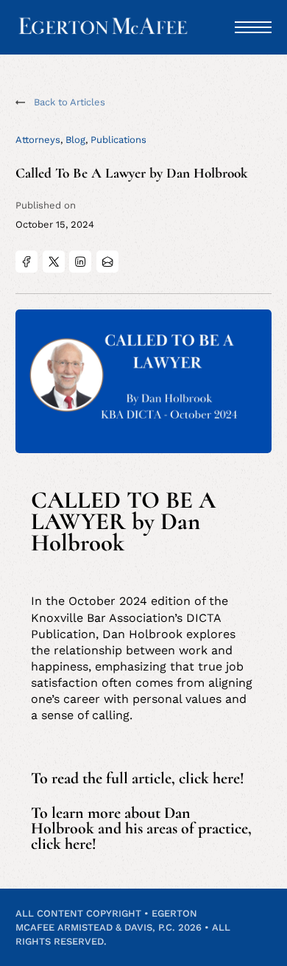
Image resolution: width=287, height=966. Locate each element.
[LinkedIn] (80, 262)
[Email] (107, 262)
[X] (54, 262)
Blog (75, 139)
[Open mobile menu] (253, 27)
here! (228, 778)
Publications (118, 139)
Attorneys (37, 139)
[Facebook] (26, 262)
